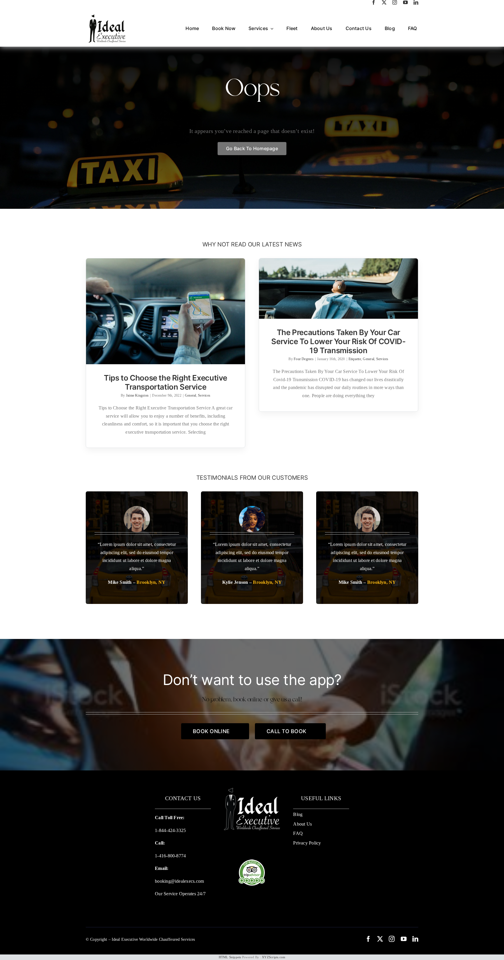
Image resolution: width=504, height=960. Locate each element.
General (190, 395)
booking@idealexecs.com (179, 881)
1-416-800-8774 (170, 855)
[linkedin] (416, 2)
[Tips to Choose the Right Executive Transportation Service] (165, 311)
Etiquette (355, 359)
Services (204, 395)
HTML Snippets (230, 957)
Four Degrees (304, 359)
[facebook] (373, 2)
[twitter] (384, 2)
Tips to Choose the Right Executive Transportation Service (165, 382)
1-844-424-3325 (170, 830)
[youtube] (405, 2)
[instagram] (394, 2)
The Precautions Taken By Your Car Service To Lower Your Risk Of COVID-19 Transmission (338, 341)
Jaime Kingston (137, 395)
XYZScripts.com (273, 957)
